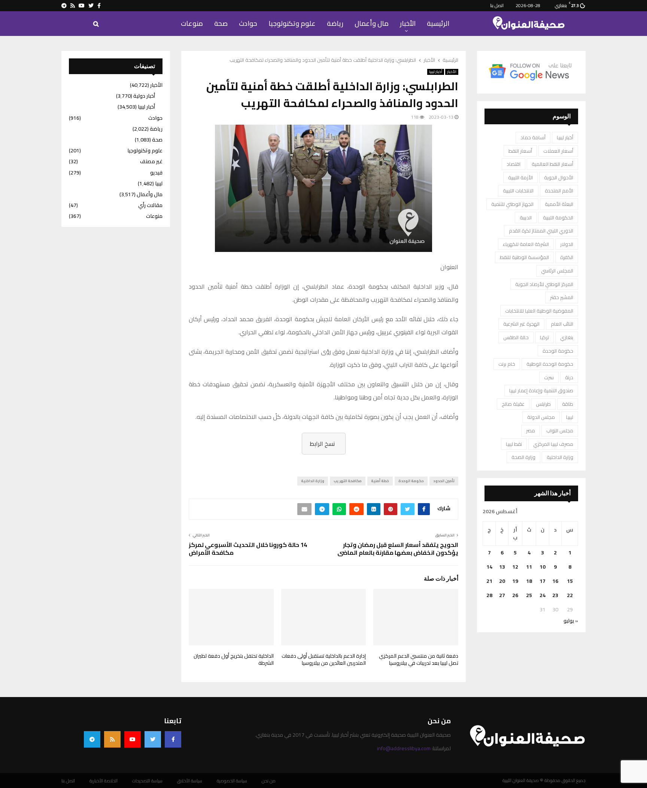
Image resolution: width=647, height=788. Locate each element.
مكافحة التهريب (348, 480)
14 (489, 567)
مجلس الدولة (541, 417)
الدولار (566, 244)
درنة (569, 377)
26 (515, 595)
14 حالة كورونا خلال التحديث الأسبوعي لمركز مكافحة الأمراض (248, 548)
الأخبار (408, 23)
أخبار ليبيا (435, 72)
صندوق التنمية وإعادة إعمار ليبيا (541, 390)
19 (515, 581)
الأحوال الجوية (558, 177)
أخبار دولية (144, 96)
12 (515, 567)
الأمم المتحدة (559, 190)
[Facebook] (173, 739)
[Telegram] (92, 739)
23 (555, 595)
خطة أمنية (380, 480)
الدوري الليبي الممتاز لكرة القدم (541, 230)
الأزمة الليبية (520, 177)
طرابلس (543, 403)
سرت (549, 377)
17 (543, 581)
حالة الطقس (516, 337)
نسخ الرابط (322, 443)
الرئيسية (438, 23)
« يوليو (571, 621)
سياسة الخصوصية (232, 781)
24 (543, 595)
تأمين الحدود (444, 480)
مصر (530, 430)
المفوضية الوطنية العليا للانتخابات (539, 310)
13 (502, 567)
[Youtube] (132, 739)
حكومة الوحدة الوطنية (549, 363)
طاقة (567, 403)
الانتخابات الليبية (518, 190)
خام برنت (506, 363)
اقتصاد (513, 163)
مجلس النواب (559, 430)
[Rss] (112, 739)
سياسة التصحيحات (147, 781)
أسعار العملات (558, 150)
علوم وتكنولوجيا (292, 23)
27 (502, 595)
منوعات (192, 23)
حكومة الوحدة (411, 480)
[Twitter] (153, 739)
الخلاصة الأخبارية (103, 781)
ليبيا (569, 417)
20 (502, 581)
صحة (221, 23)
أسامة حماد (533, 137)
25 (529, 595)
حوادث (248, 23)
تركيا (544, 337)
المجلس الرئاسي (557, 270)
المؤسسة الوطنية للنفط (524, 257)
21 (489, 581)
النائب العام (562, 323)
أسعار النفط (520, 150)
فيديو (156, 172)
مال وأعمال (372, 23)
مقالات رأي (150, 205)
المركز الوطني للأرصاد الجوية (544, 284)
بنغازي (566, 337)
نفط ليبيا (514, 443)
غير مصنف (151, 161)
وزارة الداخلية (312, 480)
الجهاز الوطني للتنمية (512, 204)
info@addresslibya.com (404, 748)
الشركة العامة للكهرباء (526, 244)
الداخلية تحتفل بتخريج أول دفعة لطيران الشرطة (234, 659)
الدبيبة (526, 217)
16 (555, 581)
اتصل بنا (497, 5)
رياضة (335, 23)
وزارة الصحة (523, 457)
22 (570, 595)
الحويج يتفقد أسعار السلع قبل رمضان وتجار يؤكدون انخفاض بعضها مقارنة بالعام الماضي (397, 548)
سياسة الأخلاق (189, 781)
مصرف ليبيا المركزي (553, 443)
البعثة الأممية (559, 204)
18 (529, 581)
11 (529, 567)
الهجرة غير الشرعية (521, 323)
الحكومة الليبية (558, 217)
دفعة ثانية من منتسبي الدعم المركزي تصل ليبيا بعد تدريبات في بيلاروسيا (418, 659)
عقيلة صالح (513, 403)
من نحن (269, 781)
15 (570, 581)
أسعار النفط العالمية (552, 163)
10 (543, 567)
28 (489, 595)
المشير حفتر (561, 297)
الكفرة (566, 257)
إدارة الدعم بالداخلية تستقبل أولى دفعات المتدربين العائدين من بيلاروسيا (324, 659)
